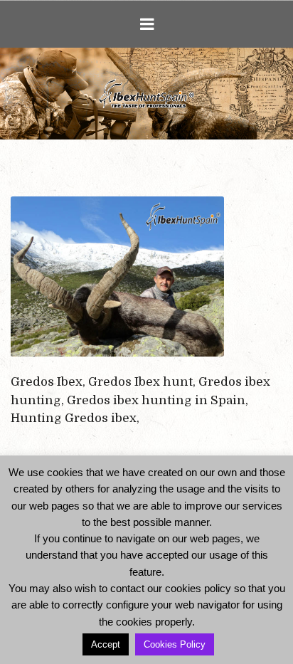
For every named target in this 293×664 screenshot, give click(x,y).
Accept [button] (105, 644)
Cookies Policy (175, 644)
